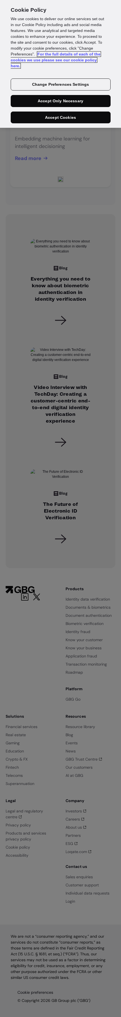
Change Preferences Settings (60, 84)
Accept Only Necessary (60, 101)
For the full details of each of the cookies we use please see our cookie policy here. (55, 60)
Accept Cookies (60, 117)
